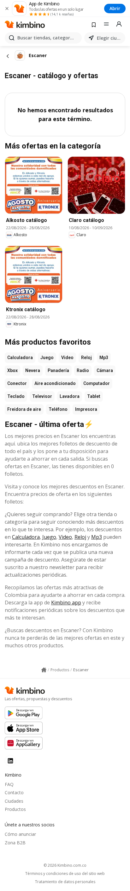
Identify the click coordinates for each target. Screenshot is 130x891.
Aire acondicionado (55, 383)
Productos (15, 809)
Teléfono (58, 409)
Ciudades (14, 801)
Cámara (105, 370)
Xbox (12, 370)
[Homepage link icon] (43, 670)
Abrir (114, 8)
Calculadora (20, 357)
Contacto (14, 792)
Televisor (42, 396)
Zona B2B (15, 843)
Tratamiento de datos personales (65, 881)
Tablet (93, 396)
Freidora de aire (24, 409)
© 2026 (65, 865)
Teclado (16, 396)
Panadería (58, 370)
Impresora (86, 409)
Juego (47, 357)
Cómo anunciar (20, 834)
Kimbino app (66, 602)
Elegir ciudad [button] (110, 38)
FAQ (9, 784)
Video (67, 357)
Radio (83, 370)
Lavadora (70, 396)
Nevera (32, 370)
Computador (96, 383)
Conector (17, 383)
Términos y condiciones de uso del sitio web (65, 873)
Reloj (86, 357)
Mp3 (103, 357)
